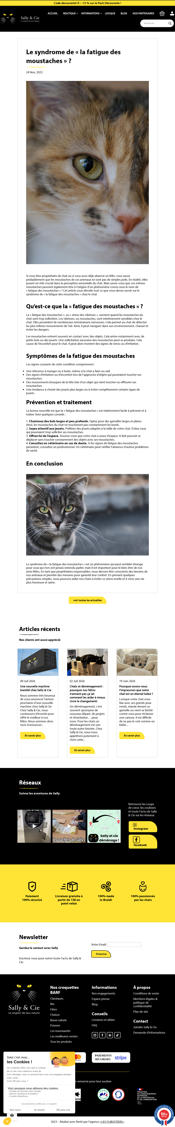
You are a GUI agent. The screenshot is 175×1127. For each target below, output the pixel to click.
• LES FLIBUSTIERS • (112, 1122)
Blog (124, 13)
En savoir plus (33, 735)
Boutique (69, 13)
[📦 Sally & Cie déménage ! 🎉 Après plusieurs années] (103, 826)
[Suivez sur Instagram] (95, 1035)
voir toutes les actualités (87, 600)
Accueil (53, 13)
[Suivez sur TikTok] (117, 1035)
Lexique (110, 13)
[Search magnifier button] (170, 23)
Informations (90, 13)
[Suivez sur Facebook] (102, 1035)
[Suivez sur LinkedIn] (110, 1035)
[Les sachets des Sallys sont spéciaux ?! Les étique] (69, 826)
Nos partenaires (143, 13)
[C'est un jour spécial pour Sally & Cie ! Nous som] (34, 826)
